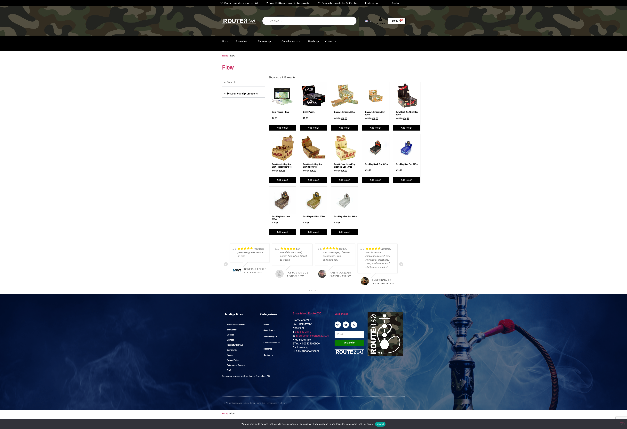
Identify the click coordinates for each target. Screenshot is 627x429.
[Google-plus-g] (338, 324)
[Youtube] (346, 324)
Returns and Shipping (236, 365)
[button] (243, 82)
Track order (231, 330)
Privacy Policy (233, 360)
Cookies (230, 335)
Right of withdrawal (235, 345)
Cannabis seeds (289, 41)
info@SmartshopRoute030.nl (312, 335)
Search (231, 82)
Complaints (232, 350)
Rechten (395, 3)
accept (380, 424)
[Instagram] (354, 324)
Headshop (313, 41)
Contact (329, 41)
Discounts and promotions (242, 93)
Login (356, 3)
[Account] (380, 19)
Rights (230, 355)
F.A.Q (229, 370)
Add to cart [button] (282, 127)
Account (380, 23)
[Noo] (622, 423)
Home (225, 41)
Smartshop (241, 41)
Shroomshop (264, 41)
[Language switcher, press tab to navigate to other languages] (368, 21)
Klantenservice (371, 3)
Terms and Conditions (236, 325)
